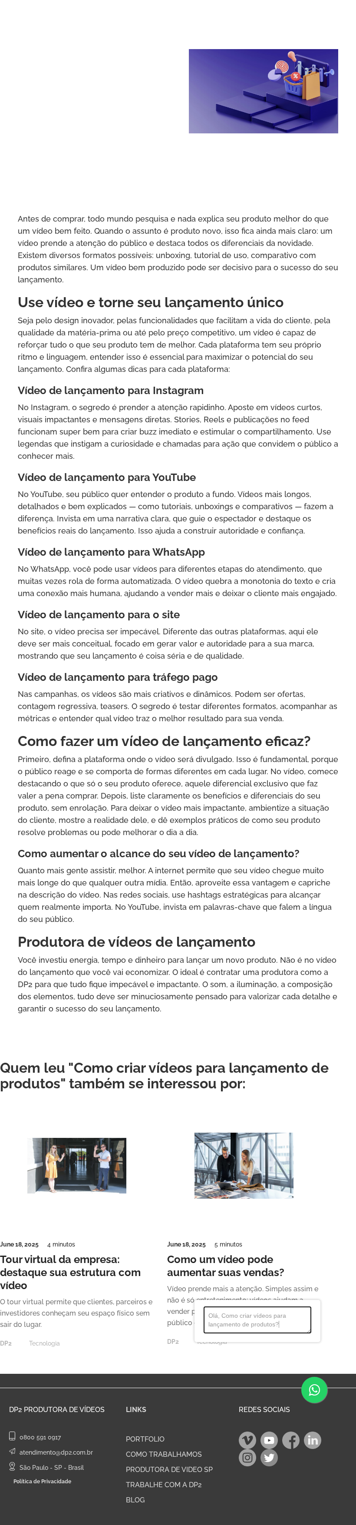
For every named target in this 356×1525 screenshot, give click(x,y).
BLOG (135, 1500)
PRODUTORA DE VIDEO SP (169, 1469)
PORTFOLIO (145, 1439)
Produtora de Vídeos (64, 1410)
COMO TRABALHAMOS (164, 1454)
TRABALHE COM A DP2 (164, 1485)
